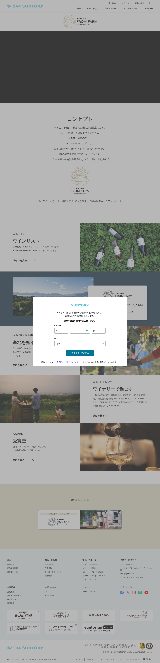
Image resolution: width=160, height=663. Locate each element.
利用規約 (60, 362)
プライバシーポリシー (73, 362)
